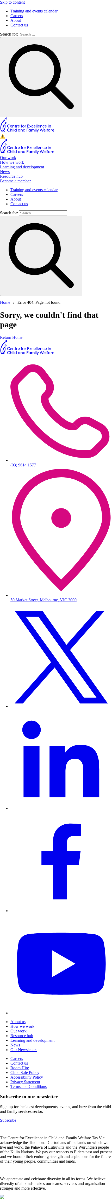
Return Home (11, 337)
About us (18, 1021)
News (5, 171)
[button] (56, 136)
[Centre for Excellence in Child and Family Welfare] (27, 131)
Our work (8, 157)
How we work (12, 162)
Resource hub (11, 176)
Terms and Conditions (28, 1086)
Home (5, 302)
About (15, 20)
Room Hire (19, 1068)
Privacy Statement (25, 1082)
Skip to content (12, 2)
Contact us (19, 25)
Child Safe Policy (24, 1072)
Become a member (15, 181)
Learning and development (22, 167)
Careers (16, 15)
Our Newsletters (23, 1049)
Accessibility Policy (26, 1077)
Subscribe (8, 1120)
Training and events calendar (34, 11)
